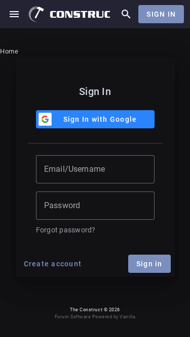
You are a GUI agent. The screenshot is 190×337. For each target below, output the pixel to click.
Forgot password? (66, 230)
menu (14, 14)
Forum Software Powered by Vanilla (95, 316)
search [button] (126, 14)
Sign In (161, 14)
